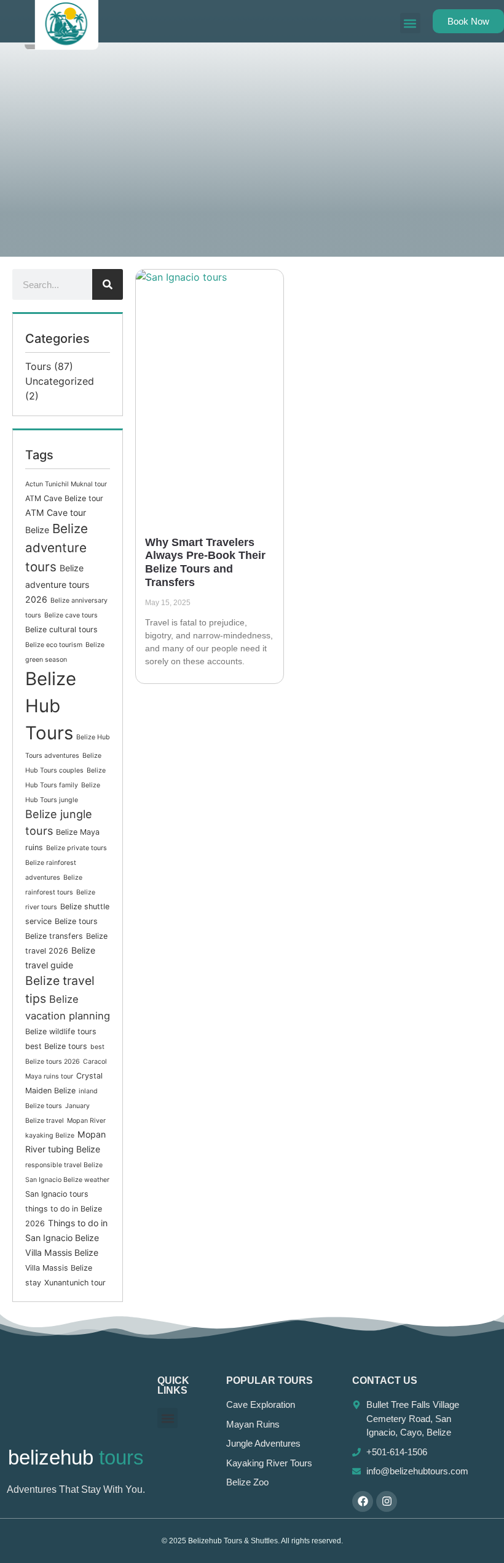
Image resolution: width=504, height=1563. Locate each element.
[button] (410, 23)
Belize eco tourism (53, 645)
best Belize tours (56, 1046)
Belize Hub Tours (50, 706)
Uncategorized (59, 381)
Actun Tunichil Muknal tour (66, 484)
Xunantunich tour (75, 1282)
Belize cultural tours (61, 629)
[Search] (107, 284)
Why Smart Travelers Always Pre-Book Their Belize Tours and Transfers (205, 562)
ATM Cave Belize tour (64, 498)
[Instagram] (386, 1501)
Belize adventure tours (56, 547)
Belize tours (76, 921)
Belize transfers (54, 936)
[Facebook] (362, 1501)
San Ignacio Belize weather (67, 1180)
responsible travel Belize (64, 1165)
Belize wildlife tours (60, 1031)
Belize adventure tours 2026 (57, 584)
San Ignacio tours (57, 1194)
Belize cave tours (71, 615)
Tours (38, 366)
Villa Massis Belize (61, 1252)
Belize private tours (76, 848)
